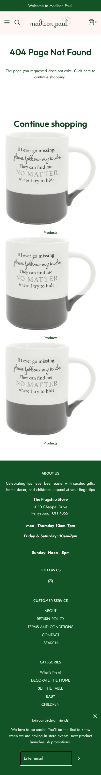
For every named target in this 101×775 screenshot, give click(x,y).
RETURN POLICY (50, 619)
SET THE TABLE (50, 688)
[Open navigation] (7, 22)
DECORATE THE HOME (50, 680)
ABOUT (50, 611)
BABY (50, 696)
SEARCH (51, 643)
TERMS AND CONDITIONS (50, 627)
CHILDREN (50, 704)
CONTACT (50, 635)
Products (50, 232)
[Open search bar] (19, 22)
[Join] (79, 758)
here (87, 71)
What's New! (50, 672)
